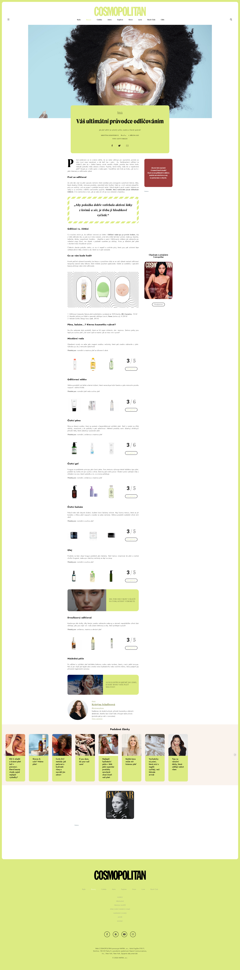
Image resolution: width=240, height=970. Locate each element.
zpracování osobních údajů (120, 909)
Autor (94, 701)
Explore (120, 20)
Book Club (151, 20)
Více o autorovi (97, 719)
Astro (110, 20)
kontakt (120, 921)
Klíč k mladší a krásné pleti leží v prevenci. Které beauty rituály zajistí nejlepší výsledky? (15, 768)
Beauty (88, 20)
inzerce (120, 897)
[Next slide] (235, 754)
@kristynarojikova (98, 708)
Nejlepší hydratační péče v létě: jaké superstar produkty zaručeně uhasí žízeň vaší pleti (108, 768)
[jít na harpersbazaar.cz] (120, 805)
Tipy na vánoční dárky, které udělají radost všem (178, 764)
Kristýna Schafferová (110, 135)
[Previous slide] (5, 754)
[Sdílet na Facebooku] (112, 146)
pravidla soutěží (120, 905)
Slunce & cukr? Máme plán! (38, 762)
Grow (131, 20)
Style (79, 20)
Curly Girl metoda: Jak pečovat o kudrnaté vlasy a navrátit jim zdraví (61, 767)
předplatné (120, 901)
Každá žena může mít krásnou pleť (131, 762)
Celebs (99, 20)
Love (140, 20)
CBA (162, 20)
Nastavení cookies (120, 913)
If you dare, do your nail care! (84, 762)
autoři (120, 917)
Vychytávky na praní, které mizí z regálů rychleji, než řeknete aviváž (154, 767)
